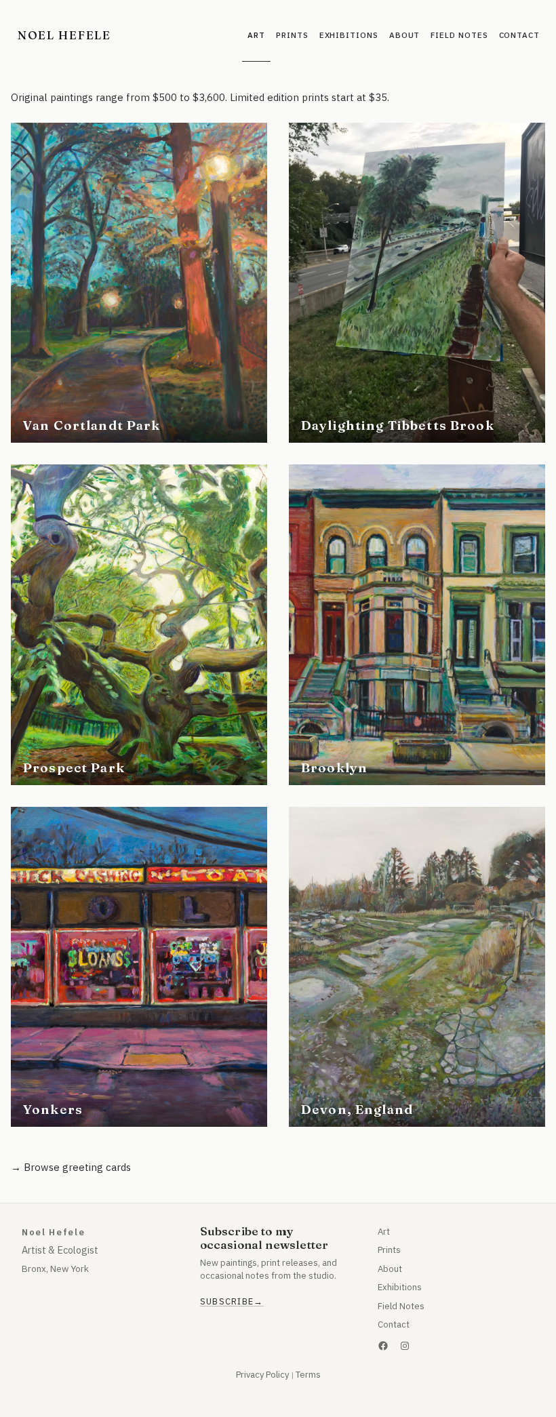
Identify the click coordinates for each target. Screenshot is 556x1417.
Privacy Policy (262, 1374)
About (390, 1269)
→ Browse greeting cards (71, 1167)
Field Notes (401, 1306)
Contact (394, 1324)
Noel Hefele (64, 35)
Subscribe (227, 1301)
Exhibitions (400, 1287)
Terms (308, 1374)
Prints (389, 1250)
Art (384, 1231)
